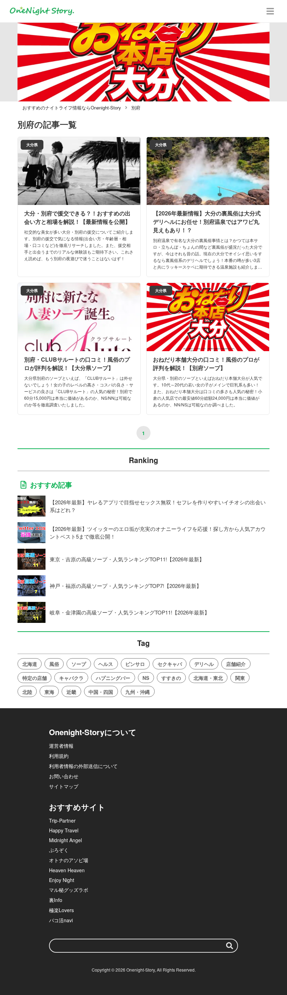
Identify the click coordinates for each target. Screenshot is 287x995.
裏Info (55, 899)
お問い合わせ (63, 776)
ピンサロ (135, 663)
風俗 (54, 663)
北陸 (27, 691)
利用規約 (59, 755)
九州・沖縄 (137, 691)
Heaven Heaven (67, 870)
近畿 (71, 691)
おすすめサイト (77, 806)
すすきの (171, 677)
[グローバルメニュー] (270, 11)
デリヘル (204, 663)
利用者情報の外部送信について (83, 765)
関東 (240, 677)
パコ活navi (61, 920)
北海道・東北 (208, 677)
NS (145, 677)
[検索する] (230, 945)
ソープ (78, 663)
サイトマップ (63, 786)
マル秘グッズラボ (68, 889)
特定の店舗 (34, 677)
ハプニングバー (113, 677)
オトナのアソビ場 (68, 860)
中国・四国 (101, 691)
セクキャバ (170, 663)
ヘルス (105, 663)
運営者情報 (61, 745)
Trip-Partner (62, 820)
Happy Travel (63, 830)
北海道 (29, 663)
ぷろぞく (59, 849)
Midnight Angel (65, 840)
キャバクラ (71, 677)
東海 (49, 691)
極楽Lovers (61, 910)
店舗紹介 (236, 663)
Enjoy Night (61, 879)
